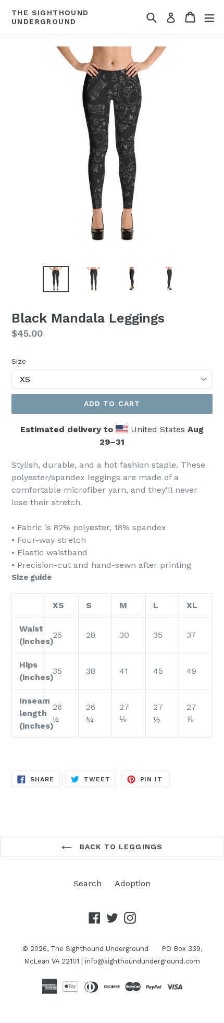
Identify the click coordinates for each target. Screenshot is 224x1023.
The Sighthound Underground (50, 17)
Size (18, 361)
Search (87, 883)
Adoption (133, 883)
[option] (55, 279)
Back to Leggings (120, 846)
